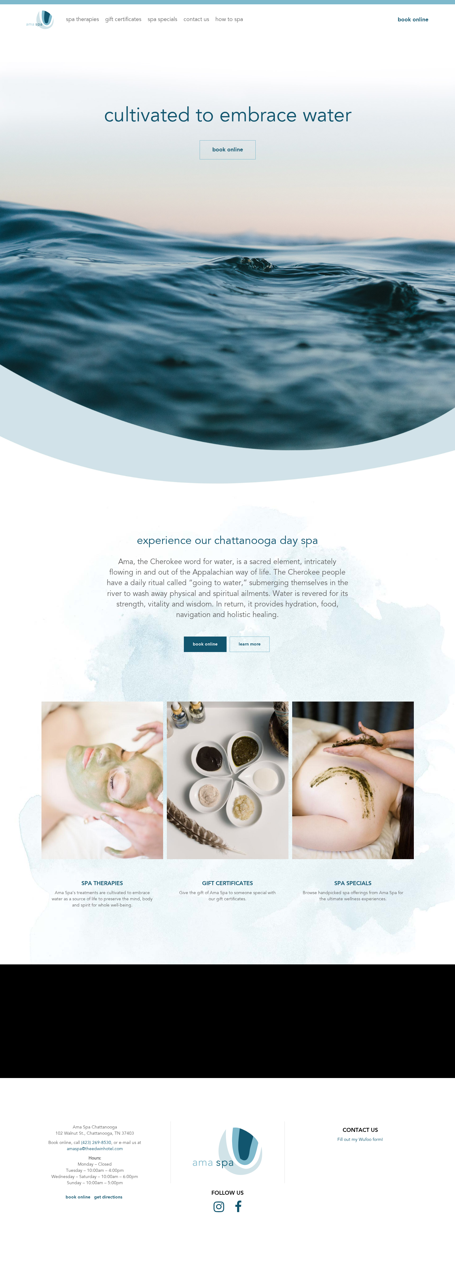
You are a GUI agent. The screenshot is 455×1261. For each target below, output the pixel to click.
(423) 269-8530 (96, 1143)
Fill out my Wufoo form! (360, 1140)
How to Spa (229, 20)
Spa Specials (162, 20)
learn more (250, 644)
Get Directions (108, 1197)
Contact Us (196, 20)
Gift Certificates (123, 20)
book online (413, 20)
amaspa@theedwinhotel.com (95, 1149)
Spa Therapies (82, 20)
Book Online (78, 1197)
